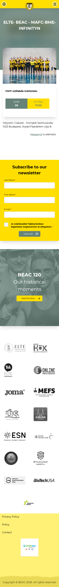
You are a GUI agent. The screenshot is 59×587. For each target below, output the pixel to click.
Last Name (10, 180)
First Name (10, 194)
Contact (7, 532)
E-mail (8, 209)
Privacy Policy (10, 516)
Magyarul (36, 134)
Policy (5, 524)
